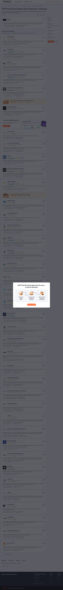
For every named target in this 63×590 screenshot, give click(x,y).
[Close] (49, 283)
